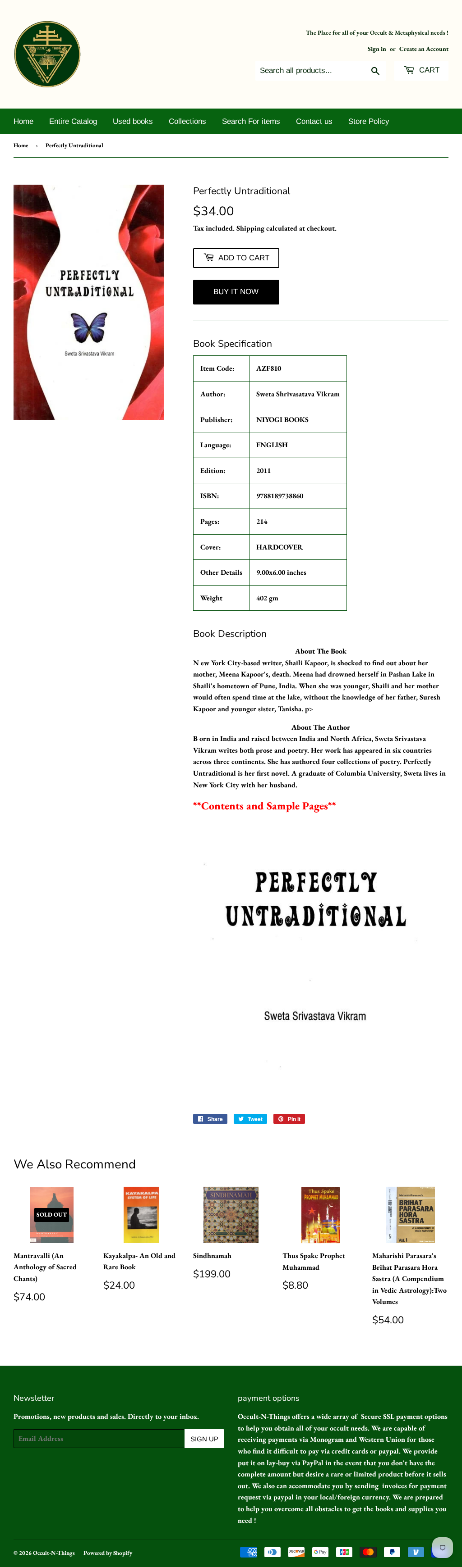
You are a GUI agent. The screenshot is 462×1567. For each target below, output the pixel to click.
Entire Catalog (73, 121)
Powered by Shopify (107, 1553)
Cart (428, 70)
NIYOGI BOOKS (282, 419)
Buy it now (236, 291)
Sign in (377, 49)
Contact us (314, 121)
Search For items (251, 121)
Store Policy (368, 121)
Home (23, 121)
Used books (133, 121)
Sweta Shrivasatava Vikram (298, 394)
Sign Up (204, 1439)
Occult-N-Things (54, 1553)
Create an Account (423, 49)
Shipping (250, 228)
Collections (187, 121)
